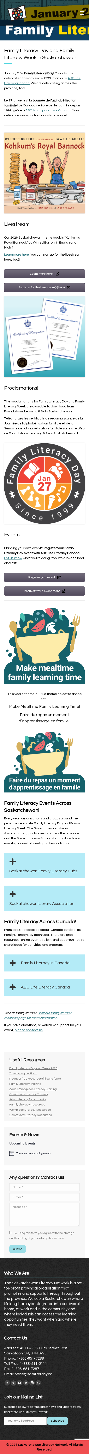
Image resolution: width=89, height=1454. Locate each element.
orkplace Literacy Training (39, 1089)
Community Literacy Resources (30, 1115)
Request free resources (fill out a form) (35, 1078)
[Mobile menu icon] (82, 13)
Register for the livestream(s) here (42, 287)
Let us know (13, 558)
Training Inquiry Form (23, 1073)
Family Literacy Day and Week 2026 (33, 1068)
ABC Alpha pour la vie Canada (48, 110)
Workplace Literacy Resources (30, 1109)
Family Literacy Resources (27, 1104)
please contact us (29, 1030)
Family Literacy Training (25, 1083)
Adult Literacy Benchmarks (27, 1099)
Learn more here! (42, 273)
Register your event (42, 577)
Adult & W (15, 1089)
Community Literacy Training (28, 1094)
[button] (44, 865)
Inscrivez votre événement (42, 591)
